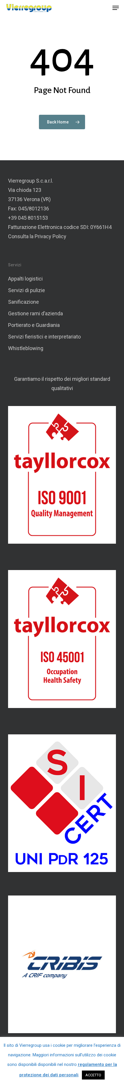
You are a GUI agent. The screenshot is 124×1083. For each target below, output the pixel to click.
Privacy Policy (50, 236)
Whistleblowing (25, 348)
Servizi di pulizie (26, 290)
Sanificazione (23, 302)
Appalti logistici (25, 279)
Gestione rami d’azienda (35, 313)
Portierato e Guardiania (34, 325)
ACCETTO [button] (93, 1075)
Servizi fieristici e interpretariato (44, 337)
